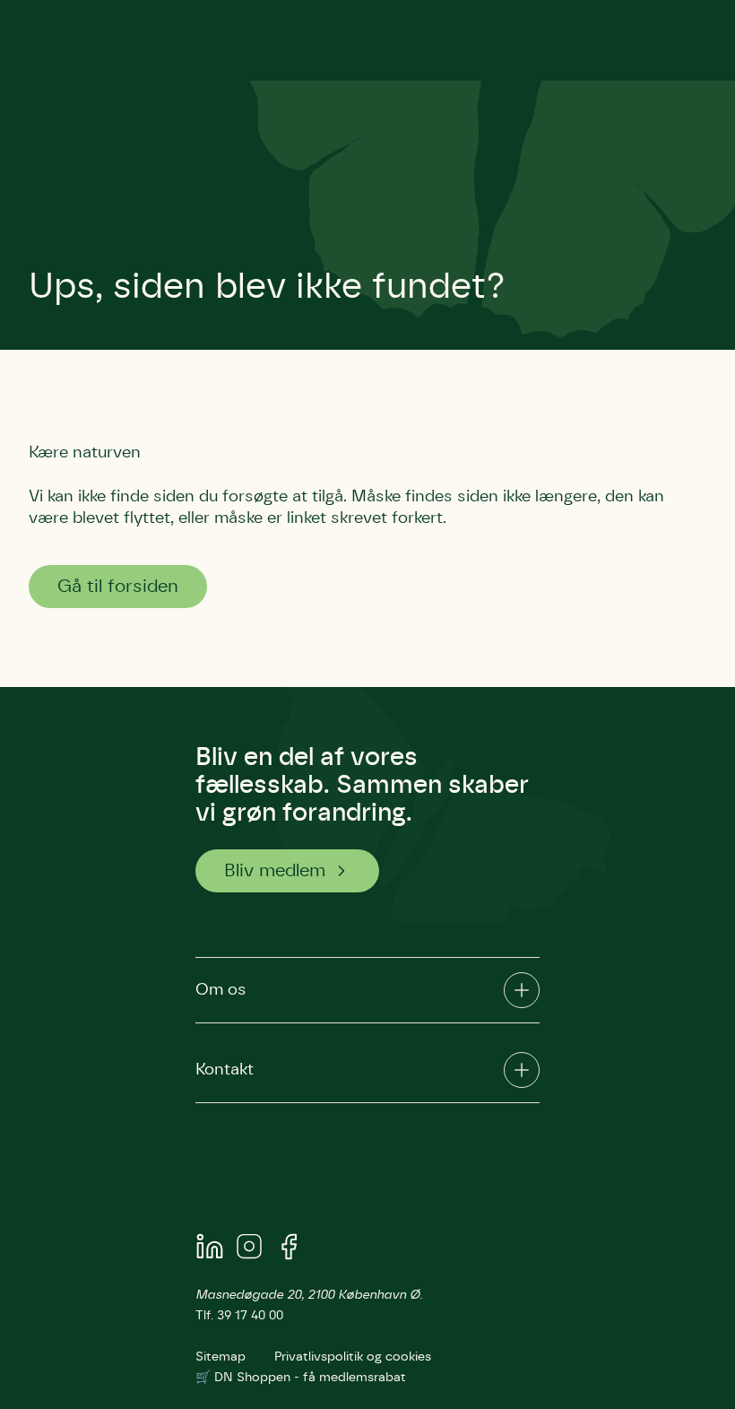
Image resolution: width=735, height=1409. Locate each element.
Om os (220, 990)
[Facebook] (288, 1249)
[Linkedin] (209, 1249)
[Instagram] (249, 1249)
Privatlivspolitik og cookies (352, 1357)
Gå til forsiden (117, 587)
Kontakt (224, 1070)
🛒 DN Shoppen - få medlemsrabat (300, 1377)
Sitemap (220, 1357)
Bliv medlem (274, 871)
